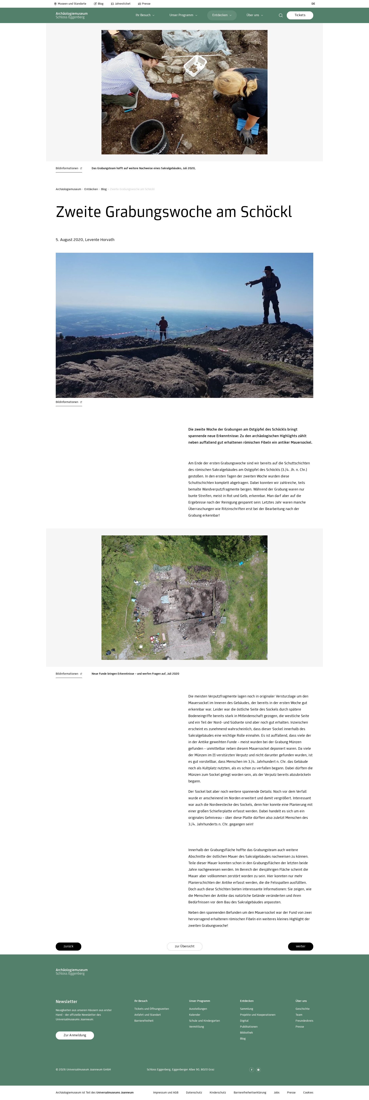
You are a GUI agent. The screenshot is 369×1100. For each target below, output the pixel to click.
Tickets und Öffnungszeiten (151, 1009)
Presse (146, 3)
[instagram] (258, 1069)
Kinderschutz (218, 1092)
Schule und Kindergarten (204, 1020)
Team (299, 1014)
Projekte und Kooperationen (257, 1014)
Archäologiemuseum (68, 189)
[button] (145, 15)
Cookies (308, 1092)
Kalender (194, 1014)
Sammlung (246, 1009)
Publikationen (249, 1026)
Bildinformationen (67, 168)
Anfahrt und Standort (147, 1014)
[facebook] (251, 1069)
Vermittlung (196, 1026)
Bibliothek (246, 1032)
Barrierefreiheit (144, 1020)
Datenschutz (194, 1092)
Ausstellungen (198, 1009)
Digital (244, 1020)
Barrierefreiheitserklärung (250, 1092)
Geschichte (303, 1009)
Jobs (276, 1092)
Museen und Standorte (72, 3)
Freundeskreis (304, 1020)
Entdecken (91, 189)
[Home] (72, 15)
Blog (100, 3)
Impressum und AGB (165, 1092)
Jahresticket (122, 3)
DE (313, 3)
